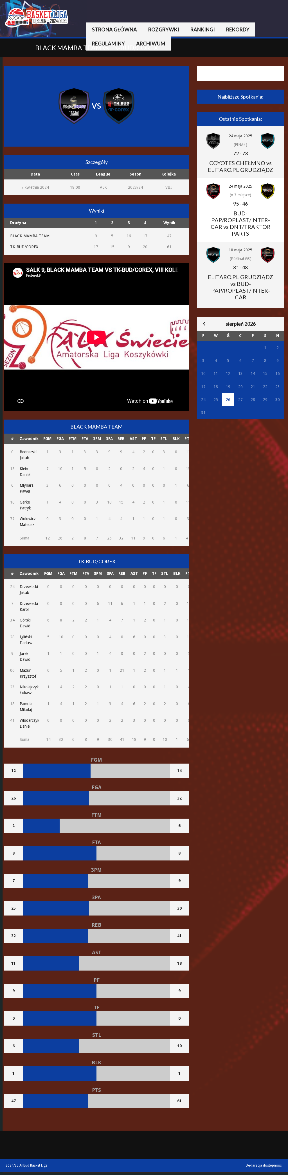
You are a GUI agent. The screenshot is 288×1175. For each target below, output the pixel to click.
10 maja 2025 (240, 250)
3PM (97, 438)
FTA (85, 438)
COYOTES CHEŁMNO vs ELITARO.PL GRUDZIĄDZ (240, 166)
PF (144, 438)
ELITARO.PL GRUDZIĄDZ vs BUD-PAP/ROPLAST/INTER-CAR (240, 287)
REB (121, 438)
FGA (60, 438)
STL (163, 438)
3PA (109, 438)
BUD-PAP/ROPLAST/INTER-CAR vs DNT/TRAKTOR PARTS (241, 223)
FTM (72, 438)
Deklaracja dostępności (264, 1165)
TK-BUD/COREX (24, 247)
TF (153, 438)
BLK (176, 438)
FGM (47, 438)
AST (133, 438)
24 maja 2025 (240, 136)
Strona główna (114, 29)
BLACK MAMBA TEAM (30, 236)
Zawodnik (29, 438)
